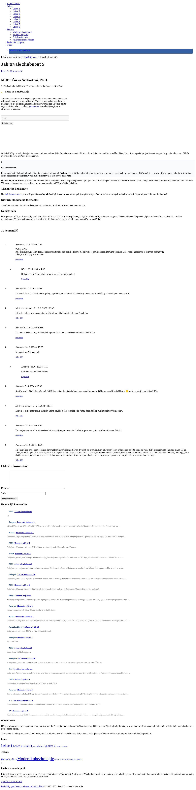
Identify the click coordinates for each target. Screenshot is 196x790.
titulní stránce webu (13, 194)
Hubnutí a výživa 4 (22, 543)
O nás (9, 45)
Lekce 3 (16, 14)
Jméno (4, 493)
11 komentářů (16, 71)
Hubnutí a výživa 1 (22, 585)
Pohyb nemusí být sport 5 (22, 700)
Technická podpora (15, 42)
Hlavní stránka (13, 3)
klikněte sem (34, 106)
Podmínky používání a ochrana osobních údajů (22, 786)
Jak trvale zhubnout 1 (25, 533)
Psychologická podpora (23, 39)
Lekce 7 (16, 24)
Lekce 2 (16, 11)
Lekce (9, 6)
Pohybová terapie (20, 37)
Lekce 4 (16, 16)
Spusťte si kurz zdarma (19, 50)
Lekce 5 (16, 19)
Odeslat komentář (9, 499)
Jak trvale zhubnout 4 (23, 512)
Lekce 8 (16, 27)
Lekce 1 (16, 8)
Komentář (5, 488)
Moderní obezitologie (22, 32)
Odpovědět (19, 259)
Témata (10, 29)
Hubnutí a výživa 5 (22, 679)
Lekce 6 (16, 21)
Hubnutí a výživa (20, 34)
